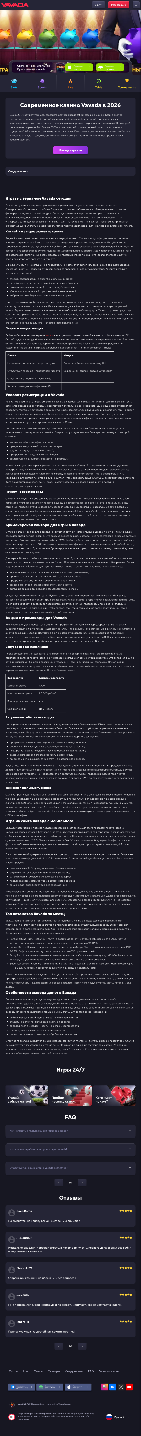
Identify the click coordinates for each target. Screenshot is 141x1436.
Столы (38, 1371)
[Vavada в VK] (112, 1387)
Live (25, 1371)
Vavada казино (109, 1371)
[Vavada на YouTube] (129, 1387)
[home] (15, 5)
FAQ (91, 1371)
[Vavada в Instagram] (104, 1387)
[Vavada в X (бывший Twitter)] (121, 1387)
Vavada (49, 335)
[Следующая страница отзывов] (82, 1346)
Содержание (74, 1371)
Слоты (13, 1371)
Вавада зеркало (70, 150)
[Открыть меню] (136, 4)
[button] (137, 42)
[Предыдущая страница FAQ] (59, 1182)
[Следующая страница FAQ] (82, 1182)
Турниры (54, 1371)
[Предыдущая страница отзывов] (59, 1346)
